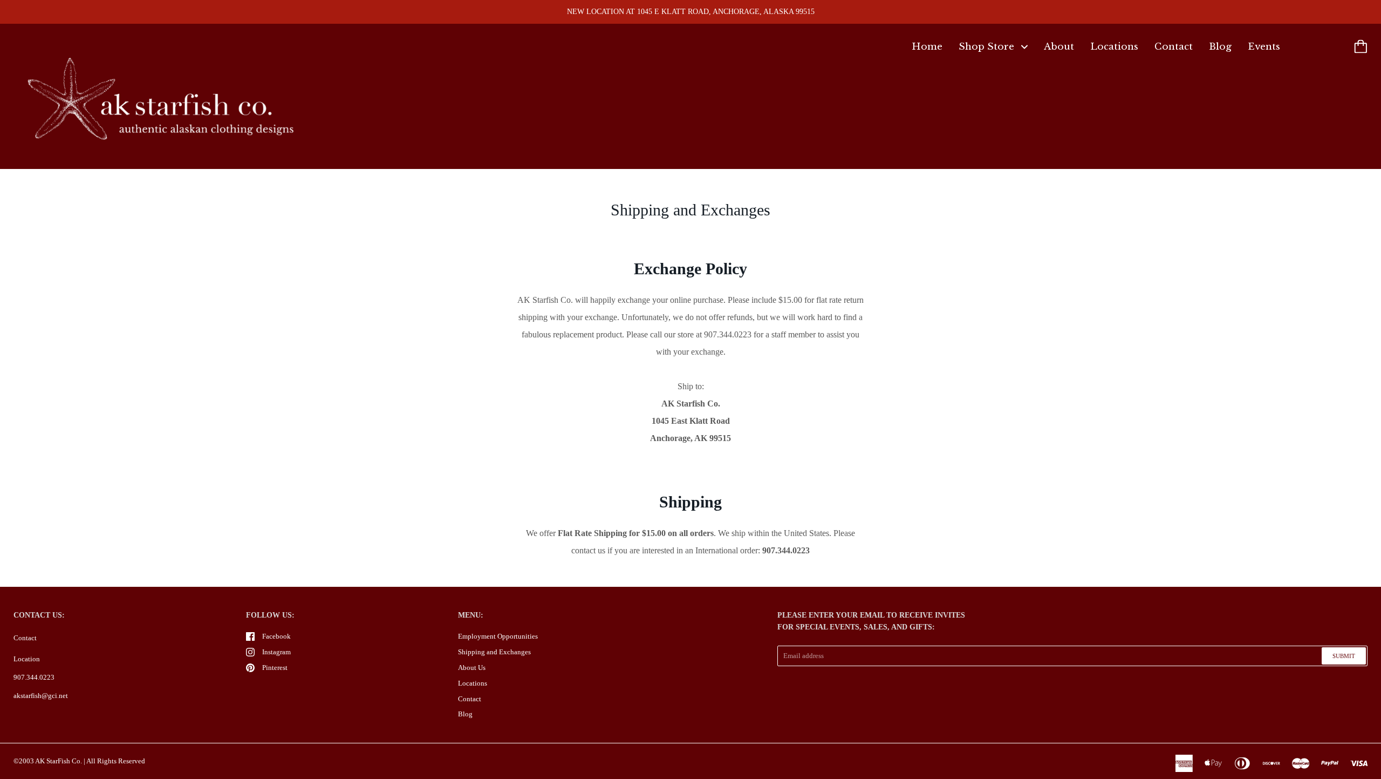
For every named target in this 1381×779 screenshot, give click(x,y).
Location (26, 659)
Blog (1220, 46)
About (1059, 46)
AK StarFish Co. (58, 761)
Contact (1173, 46)
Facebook (276, 636)
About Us (472, 667)
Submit (1343, 656)
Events (1264, 46)
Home (927, 46)
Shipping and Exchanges (494, 652)
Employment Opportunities (498, 636)
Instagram (276, 652)
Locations (1114, 46)
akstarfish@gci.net (40, 696)
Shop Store (988, 46)
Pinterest (275, 667)
